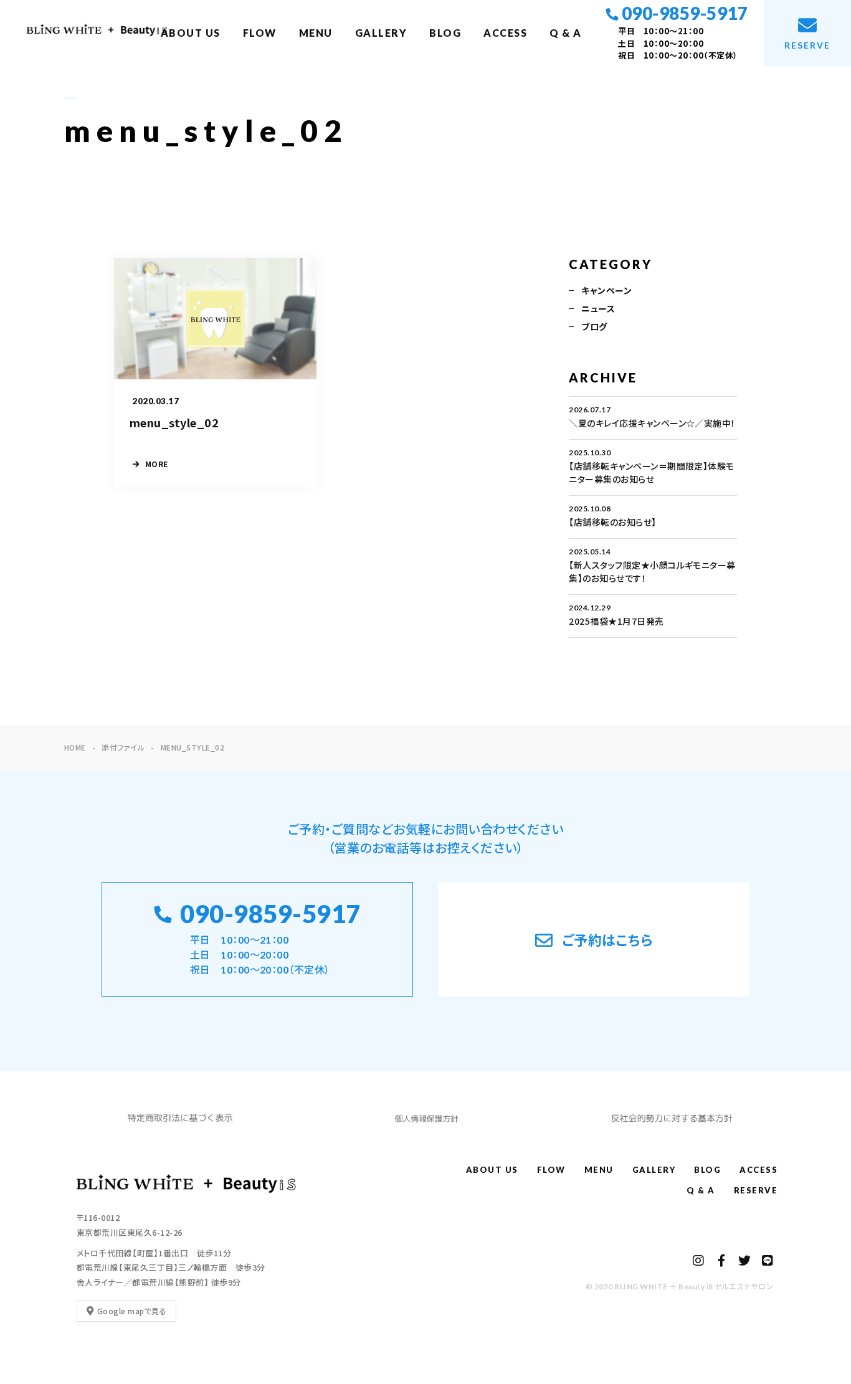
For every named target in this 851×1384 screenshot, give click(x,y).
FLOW (260, 33)
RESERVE (756, 1190)
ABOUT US (191, 33)
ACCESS (505, 33)
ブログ (594, 326)
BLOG (445, 33)
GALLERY (381, 33)
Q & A (565, 33)
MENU (316, 33)
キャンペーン (606, 290)
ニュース (598, 308)
